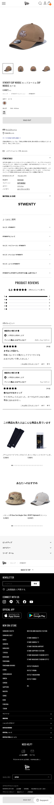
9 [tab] (24, 465)
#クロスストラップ (8, 176)
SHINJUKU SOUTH (8, 631)
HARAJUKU (6, 648)
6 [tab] (19, 465)
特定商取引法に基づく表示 (38, 788)
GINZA (4, 639)
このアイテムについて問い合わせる (16, 151)
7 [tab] (21, 465)
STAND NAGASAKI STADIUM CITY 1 (38, 655)
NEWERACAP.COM (8, 788)
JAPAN (17, 777)
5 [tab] (18, 465)
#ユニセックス (22, 176)
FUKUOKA (5, 704)
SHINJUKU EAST (8, 635)
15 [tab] (34, 465)
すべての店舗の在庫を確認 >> (12, 138)
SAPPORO (6, 687)
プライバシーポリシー (8, 792)
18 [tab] (38, 465)
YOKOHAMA (6, 661)
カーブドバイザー (23, 189)
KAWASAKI (6, 657)
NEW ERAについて (7, 732)
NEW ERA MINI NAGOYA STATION (37, 631)
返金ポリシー (20, 792)
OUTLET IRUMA (31, 670)
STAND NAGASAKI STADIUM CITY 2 (38, 659)
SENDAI (5, 683)
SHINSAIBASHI (7, 674)
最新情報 (5, 718)
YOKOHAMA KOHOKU (9, 665)
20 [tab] (41, 465)
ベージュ (20, 186)
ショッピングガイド (8, 723)
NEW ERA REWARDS (7, 728)
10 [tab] (26, 465)
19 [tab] (40, 465)
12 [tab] (29, 465)
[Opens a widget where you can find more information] (42, 800)
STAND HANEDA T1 (33, 638)
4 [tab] (16, 465)
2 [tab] (13, 465)
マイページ (6, 714)
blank (28, 635)
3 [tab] (15, 465)
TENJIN (5, 708)
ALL (28, 686)
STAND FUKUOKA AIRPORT (35, 646)
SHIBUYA (5, 644)
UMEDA (5, 678)
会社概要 (18, 788)
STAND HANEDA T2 (33, 642)
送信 (35, 583)
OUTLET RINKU (31, 679)
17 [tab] (37, 465)
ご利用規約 (10, 589)
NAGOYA (5, 691)
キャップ (5, 93)
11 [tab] (27, 465)
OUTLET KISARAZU (33, 666)
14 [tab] (32, 465)
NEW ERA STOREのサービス (10, 737)
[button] (27, 296)
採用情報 (26, 788)
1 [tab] (12, 465)
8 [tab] (23, 465)
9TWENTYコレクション (18, 93)
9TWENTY (32, 93)
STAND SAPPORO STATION (35, 651)
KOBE (4, 700)
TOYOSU (5, 652)
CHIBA (5, 670)
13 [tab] (30, 465)
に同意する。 (16, 589)
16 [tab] (35, 465)
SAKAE (5, 695)
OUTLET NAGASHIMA (33, 675)
